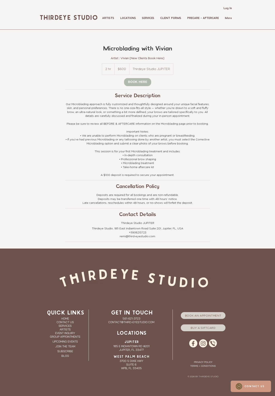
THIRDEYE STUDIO (68, 18)
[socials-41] (193, 343)
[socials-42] (203, 343)
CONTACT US (65, 322)
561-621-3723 (131, 318)
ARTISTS (65, 329)
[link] (137, 82)
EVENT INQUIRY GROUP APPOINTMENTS (65, 335)
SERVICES (65, 326)
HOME (65, 318)
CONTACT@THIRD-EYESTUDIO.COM (131, 322)
